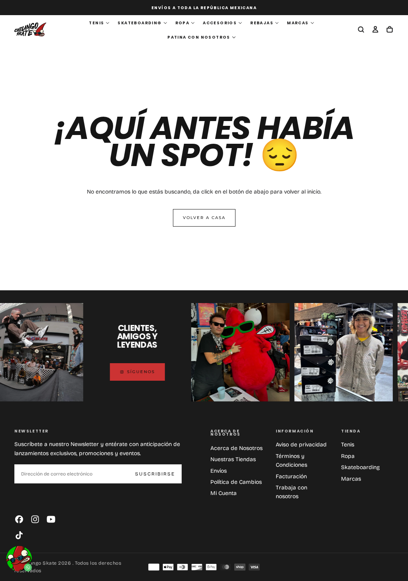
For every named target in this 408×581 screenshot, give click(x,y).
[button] (361, 30)
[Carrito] (390, 30)
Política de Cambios (236, 482)
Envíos (218, 471)
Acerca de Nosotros (236, 448)
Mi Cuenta (223, 493)
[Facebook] (19, 519)
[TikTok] (19, 535)
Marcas (351, 478)
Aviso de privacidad (301, 444)
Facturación (291, 476)
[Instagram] (35, 519)
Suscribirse (155, 474)
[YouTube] (51, 519)
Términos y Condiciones (291, 460)
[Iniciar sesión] (375, 30)
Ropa (348, 456)
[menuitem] (99, 23)
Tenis (347, 444)
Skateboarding (360, 467)
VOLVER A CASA (204, 217)
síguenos (134, 371)
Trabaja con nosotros (291, 492)
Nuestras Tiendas (233, 459)
